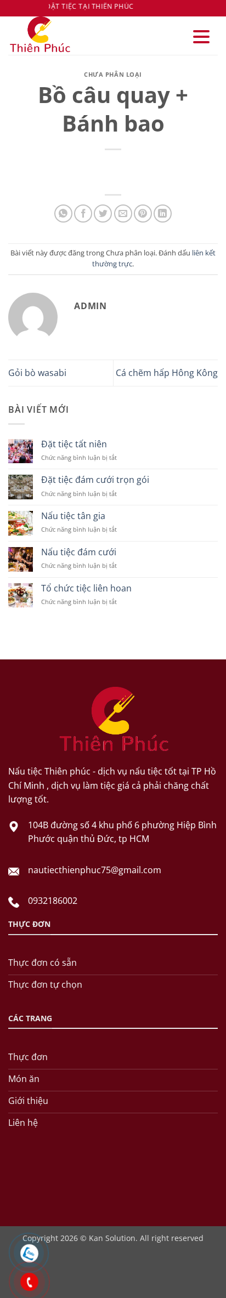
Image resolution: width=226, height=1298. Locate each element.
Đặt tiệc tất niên (74, 444)
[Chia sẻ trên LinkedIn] (163, 213)
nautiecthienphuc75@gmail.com (94, 870)
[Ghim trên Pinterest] (143, 213)
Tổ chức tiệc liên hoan (86, 588)
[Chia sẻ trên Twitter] (103, 213)
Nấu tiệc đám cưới (78, 552)
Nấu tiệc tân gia (73, 516)
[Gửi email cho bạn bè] (123, 213)
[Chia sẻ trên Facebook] (83, 213)
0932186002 (52, 901)
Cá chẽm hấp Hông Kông (167, 373)
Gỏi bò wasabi (37, 373)
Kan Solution (112, 1238)
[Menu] (201, 37)
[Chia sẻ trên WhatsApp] (63, 213)
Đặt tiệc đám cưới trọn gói (95, 480)
